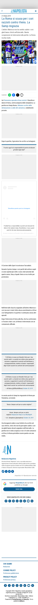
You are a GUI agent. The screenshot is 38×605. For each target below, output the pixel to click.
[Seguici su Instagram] (13, 501)
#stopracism (14, 414)
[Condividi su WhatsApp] (9, 95)
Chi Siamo (7, 564)
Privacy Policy (10, 577)
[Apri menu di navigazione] (35, 11)
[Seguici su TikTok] (24, 501)
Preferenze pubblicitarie (11, 573)
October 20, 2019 (28, 388)
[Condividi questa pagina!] (2, 11)
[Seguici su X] (9, 501)
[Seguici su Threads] (20, 501)
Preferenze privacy (9, 580)
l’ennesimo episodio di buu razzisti (15, 100)
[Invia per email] (21, 95)
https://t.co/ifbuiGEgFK (25, 414)
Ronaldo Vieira (19, 233)
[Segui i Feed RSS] (32, 501)
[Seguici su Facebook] (6, 501)
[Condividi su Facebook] (13, 95)
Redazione (6, 567)
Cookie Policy (9, 570)
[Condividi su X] (17, 95)
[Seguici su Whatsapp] (17, 501)
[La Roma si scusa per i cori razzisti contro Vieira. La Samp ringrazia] (19, 52)
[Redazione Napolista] (7, 449)
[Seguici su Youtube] (28, 501)
